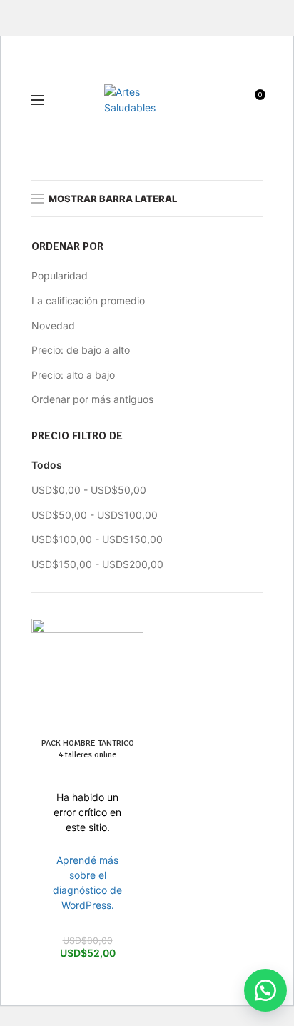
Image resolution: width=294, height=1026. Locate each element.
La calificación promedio (88, 300)
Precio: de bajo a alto (80, 350)
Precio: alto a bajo (73, 375)
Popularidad (59, 275)
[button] (258, 990)
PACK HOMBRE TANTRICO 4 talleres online (87, 749)
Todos (46, 465)
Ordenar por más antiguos (92, 399)
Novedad (53, 325)
